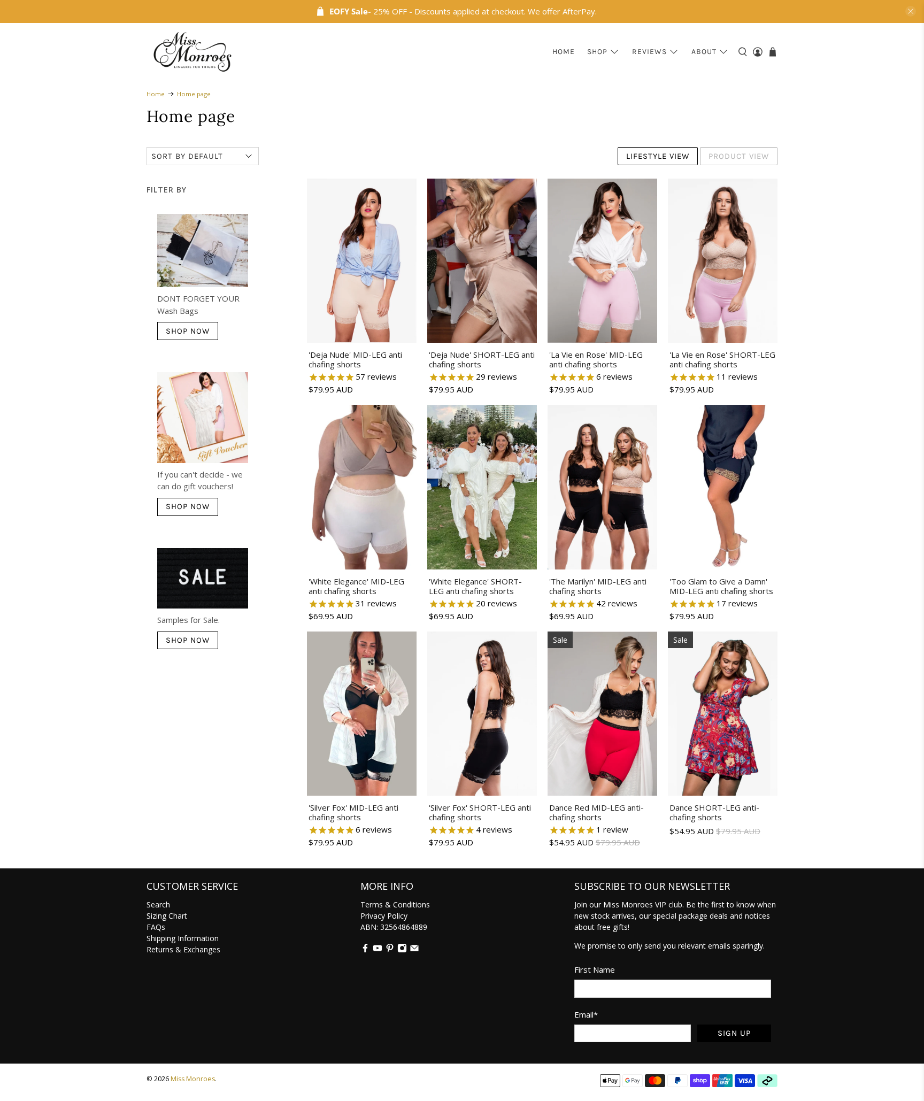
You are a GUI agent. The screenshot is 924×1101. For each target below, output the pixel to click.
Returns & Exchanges (183, 949)
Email (586, 1014)
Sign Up (734, 1033)
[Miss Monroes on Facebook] (365, 950)
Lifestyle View (657, 156)
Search (158, 904)
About (704, 51)
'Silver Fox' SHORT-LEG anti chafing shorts (480, 812)
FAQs (156, 927)
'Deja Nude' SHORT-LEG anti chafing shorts (482, 359)
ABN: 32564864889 (393, 927)
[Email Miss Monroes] (414, 950)
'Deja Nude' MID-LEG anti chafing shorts (355, 359)
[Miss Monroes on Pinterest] (390, 950)
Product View (739, 156)
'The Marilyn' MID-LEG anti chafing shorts (597, 586)
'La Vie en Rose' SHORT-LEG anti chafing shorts (722, 359)
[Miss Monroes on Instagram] (402, 950)
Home (563, 51)
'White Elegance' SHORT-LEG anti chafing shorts (475, 586)
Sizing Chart (167, 916)
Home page (194, 94)
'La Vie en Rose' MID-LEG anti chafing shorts (596, 359)
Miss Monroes (193, 1078)
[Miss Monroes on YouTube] (377, 950)
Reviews (649, 51)
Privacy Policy (383, 916)
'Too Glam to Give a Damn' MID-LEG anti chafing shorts (721, 586)
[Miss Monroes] (192, 52)
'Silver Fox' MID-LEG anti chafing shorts (353, 812)
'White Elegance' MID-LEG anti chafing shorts (356, 586)
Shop (597, 51)
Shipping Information (183, 938)
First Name (594, 969)
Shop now (188, 331)
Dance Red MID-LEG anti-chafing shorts (596, 812)
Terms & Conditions (395, 904)
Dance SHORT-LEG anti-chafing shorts (714, 812)
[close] (910, 11)
